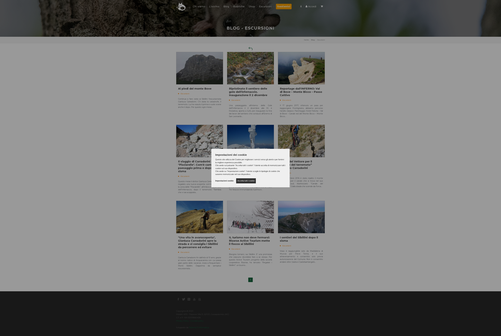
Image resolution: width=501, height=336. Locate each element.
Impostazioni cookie (224, 181)
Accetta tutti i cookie (246, 181)
